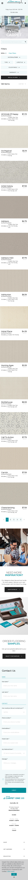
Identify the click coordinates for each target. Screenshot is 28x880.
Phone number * (6, 717)
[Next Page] (24, 520)
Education (7, 856)
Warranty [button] (12, 72)
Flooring (12, 18)
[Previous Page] (3, 520)
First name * (5, 681)
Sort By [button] (21, 84)
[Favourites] (22, 3)
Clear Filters (12, 53)
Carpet (19, 18)
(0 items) (25, 3)
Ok (14, 874)
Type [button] (6, 62)
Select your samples (12, 656)
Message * (4, 759)
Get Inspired (7, 849)
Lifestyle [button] (20, 62)
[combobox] (12, 42)
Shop (5, 842)
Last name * (5, 692)
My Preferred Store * (7, 749)
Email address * (6, 728)
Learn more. (11, 871)
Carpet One (4, 18)
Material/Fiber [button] (13, 57)
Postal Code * (5, 738)
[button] (19, 3)
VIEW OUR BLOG (12, 589)
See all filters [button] (13, 77)
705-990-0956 (14, 12)
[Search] (25, 42)
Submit (14, 790)
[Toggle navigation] (2, 3)
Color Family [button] (13, 67)
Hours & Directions (14, 810)
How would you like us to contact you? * (12, 708)
